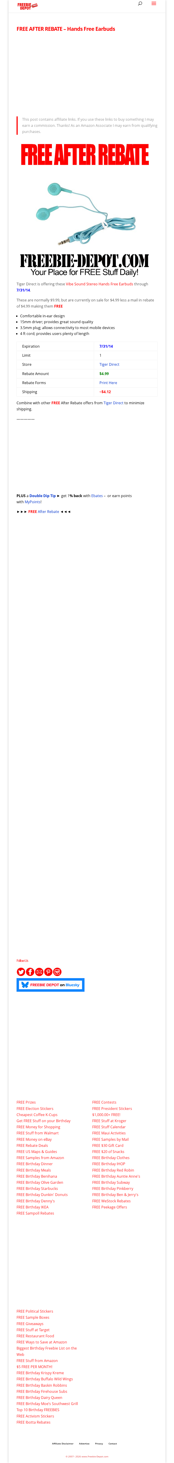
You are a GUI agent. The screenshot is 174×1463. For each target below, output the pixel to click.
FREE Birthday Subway (111, 1182)
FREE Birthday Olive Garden (40, 1182)
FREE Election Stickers (35, 1108)
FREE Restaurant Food (35, 1335)
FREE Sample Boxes (33, 1317)
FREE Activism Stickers (35, 1416)
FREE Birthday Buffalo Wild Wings (45, 1378)
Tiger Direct (109, 364)
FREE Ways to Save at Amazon (42, 1342)
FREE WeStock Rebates (111, 1200)
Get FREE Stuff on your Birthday (43, 1120)
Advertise (84, 1443)
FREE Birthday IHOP (108, 1163)
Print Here (108, 382)
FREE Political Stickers (35, 1311)
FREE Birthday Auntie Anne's (116, 1176)
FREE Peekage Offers (109, 1207)
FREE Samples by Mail (110, 1139)
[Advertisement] (87, 73)
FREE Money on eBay (34, 1139)
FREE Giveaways (30, 1323)
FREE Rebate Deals (32, 1145)
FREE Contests (104, 1102)
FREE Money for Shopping (38, 1126)
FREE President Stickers (112, 1108)
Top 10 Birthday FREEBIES (38, 1409)
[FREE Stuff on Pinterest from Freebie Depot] (48, 974)
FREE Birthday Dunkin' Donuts (42, 1194)
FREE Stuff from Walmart (38, 1133)
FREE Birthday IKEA (32, 1207)
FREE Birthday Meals (34, 1170)
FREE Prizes (26, 1102)
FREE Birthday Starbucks (37, 1188)
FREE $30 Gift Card (107, 1145)
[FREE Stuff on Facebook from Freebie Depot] (30, 974)
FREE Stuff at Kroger (109, 1120)
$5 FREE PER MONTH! (34, 1366)
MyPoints (33, 501)
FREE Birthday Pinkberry (112, 1188)
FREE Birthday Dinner (35, 1163)
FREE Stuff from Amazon (37, 1360)
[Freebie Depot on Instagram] (57, 974)
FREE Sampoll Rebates (35, 1213)
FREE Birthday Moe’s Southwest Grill (47, 1403)
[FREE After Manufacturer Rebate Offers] (84, 274)
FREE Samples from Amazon (40, 1157)
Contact (113, 1443)
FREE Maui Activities (109, 1133)
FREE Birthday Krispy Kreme (40, 1372)
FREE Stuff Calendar (109, 1126)
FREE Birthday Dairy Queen (39, 1397)
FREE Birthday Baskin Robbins (42, 1385)
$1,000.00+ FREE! (106, 1114)
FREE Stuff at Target (33, 1329)
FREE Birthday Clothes (111, 1157)
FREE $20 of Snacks (108, 1151)
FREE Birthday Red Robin (113, 1170)
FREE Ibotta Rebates (34, 1422)
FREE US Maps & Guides (37, 1151)
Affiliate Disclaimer (62, 1443)
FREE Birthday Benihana (37, 1176)
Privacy (99, 1443)
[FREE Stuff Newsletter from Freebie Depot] (39, 974)
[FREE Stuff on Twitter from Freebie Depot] (21, 974)
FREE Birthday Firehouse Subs (42, 1391)
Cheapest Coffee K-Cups (37, 1114)
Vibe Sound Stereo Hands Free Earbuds (99, 284)
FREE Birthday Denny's (36, 1200)
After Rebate (44, 511)
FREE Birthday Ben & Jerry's (115, 1194)
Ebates (97, 495)
